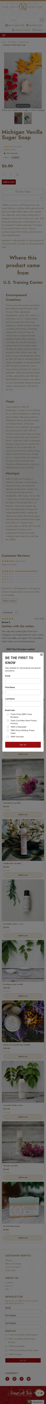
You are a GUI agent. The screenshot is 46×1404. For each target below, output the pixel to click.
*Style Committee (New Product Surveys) (23, 722)
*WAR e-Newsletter (18, 726)
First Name (10, 687)
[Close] (41, 654)
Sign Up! (23, 744)
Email (7, 676)
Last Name (10, 699)
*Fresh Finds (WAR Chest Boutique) (21, 715)
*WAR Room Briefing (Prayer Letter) (22, 731)
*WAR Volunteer (17, 736)
